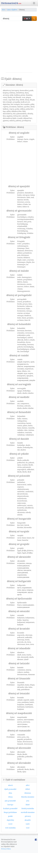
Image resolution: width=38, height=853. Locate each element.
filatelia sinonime (27, 797)
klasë (28, 805)
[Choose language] (27, 18)
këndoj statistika (28, 808)
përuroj (28, 816)
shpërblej (10, 820)
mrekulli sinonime (28, 812)
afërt (28, 785)
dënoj (10, 797)
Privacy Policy (6, 849)
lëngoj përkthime (10, 812)
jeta (27, 801)
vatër (28, 824)
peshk (10, 816)
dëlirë (27, 789)
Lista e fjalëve (12, 10)
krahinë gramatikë (10, 808)
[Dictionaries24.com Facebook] (36, 839)
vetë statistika (10, 828)
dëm (10, 793)
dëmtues (27, 793)
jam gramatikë (10, 801)
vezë (27, 828)
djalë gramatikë (10, 789)
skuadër (28, 820)
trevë (10, 824)
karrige (10, 805)
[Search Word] (34, 18)
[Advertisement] (19, 47)
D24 (3, 10)
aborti (10, 785)
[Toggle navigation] (34, 3)
